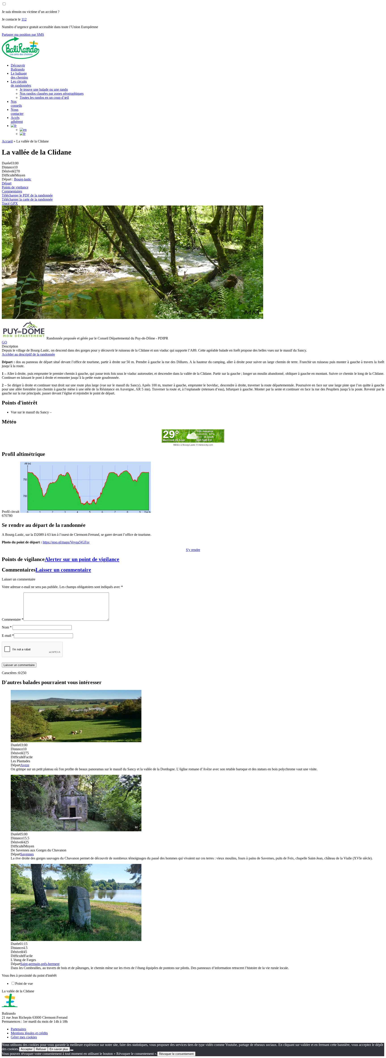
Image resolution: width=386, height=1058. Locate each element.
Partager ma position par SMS (23, 34)
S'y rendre (193, 550)
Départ (6, 183)
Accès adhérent (17, 120)
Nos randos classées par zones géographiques (52, 93)
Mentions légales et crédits (29, 1033)
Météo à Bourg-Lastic (184, 445)
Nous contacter (17, 111)
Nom (7, 627)
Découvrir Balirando (18, 67)
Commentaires (12, 191)
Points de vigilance (15, 187)
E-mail (8, 635)
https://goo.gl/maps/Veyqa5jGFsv (66, 542)
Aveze (24, 765)
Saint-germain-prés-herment (39, 964)
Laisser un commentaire (63, 570)
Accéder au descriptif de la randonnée (28, 354)
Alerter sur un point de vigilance (82, 559)
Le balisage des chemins (19, 75)
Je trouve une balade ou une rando (44, 89)
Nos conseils (16, 103)
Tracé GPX (10, 203)
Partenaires (18, 1029)
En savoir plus (59, 1049)
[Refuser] (71, 1050)
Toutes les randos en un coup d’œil (44, 97)
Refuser (41, 1049)
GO (4, 342)
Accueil (7, 141)
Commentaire (12, 619)
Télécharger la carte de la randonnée (27, 199)
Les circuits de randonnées (21, 83)
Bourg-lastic (22, 179)
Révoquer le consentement (176, 1054)
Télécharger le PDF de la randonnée (27, 195)
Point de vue (24, 983)
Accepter (26, 1049)
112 (24, 19)
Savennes (27, 854)
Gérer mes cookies (24, 1037)
